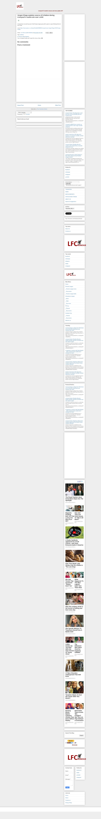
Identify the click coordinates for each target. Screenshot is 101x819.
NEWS (66, 191)
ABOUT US (68, 199)
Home (39, 105)
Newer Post (20, 105)
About (66, 797)
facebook (67, 169)
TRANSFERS (68, 189)
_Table (67, 301)
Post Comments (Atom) (42, 109)
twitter (66, 263)
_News (67, 298)
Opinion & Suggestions (70, 201)
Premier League (69, 286)
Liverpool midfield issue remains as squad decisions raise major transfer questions (73, 125)
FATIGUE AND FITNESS (71, 196)
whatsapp (67, 172)
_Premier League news (70, 288)
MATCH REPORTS (69, 194)
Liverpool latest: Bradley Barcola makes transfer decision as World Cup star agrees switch (74, 340)
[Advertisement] (39, 90)
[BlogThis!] (47, 32)
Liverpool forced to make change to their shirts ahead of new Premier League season (73, 156)
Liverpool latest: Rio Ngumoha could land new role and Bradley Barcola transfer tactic (73, 114)
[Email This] (46, 32)
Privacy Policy (68, 802)
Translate (28, 114)
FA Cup (67, 305)
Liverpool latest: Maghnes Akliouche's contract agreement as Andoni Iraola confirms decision (74, 363)
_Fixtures (67, 308)
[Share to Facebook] (50, 32)
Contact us (67, 231)
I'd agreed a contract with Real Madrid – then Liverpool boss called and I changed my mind (74, 352)
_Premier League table (70, 293)
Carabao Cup (68, 313)
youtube (67, 177)
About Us (67, 228)
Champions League (70, 296)
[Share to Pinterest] (52, 32)
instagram (67, 174)
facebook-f (79, 770)
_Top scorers (68, 291)
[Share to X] (49, 32)
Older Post (58, 105)
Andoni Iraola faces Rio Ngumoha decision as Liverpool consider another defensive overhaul (74, 136)
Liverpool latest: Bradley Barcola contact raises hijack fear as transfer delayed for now (73, 146)
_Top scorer (68, 303)
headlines (22, 34)
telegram (67, 261)
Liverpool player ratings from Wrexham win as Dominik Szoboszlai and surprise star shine (74, 329)
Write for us (68, 320)
